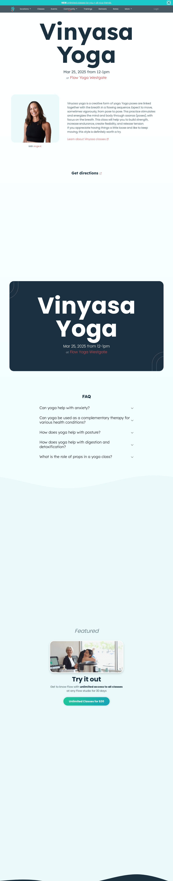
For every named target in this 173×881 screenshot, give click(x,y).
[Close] (169, 3)
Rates (115, 9)
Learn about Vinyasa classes (86, 139)
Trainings (88, 9)
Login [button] (156, 9)
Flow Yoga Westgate (86, 77)
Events (54, 9)
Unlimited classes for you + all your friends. (86, 2)
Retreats (103, 9)
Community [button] (70, 10)
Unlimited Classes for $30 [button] (86, 701)
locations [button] (24, 9)
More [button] (127, 9)
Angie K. (38, 146)
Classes (40, 9)
